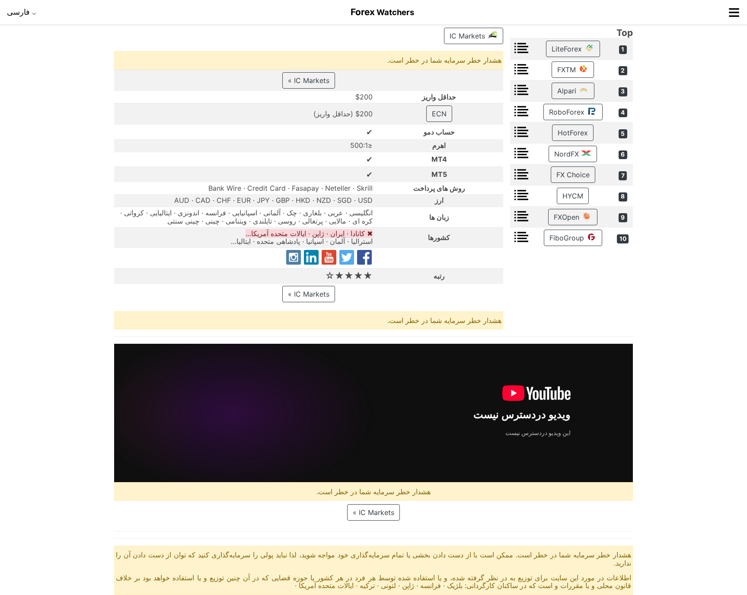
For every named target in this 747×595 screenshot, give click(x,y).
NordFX (567, 154)
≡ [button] (734, 12)
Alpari (567, 90)
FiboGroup (567, 238)
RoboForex (568, 112)
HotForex (573, 132)
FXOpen (567, 217)
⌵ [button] (21, 11)
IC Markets (468, 36)
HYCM (572, 196)
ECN (439, 113)
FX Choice (573, 174)
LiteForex (568, 49)
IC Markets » (308, 80)
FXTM (567, 69)
